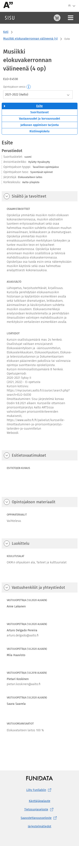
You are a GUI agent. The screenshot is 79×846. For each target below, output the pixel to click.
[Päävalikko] (70, 18)
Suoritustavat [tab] (39, 112)
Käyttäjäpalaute (39, 801)
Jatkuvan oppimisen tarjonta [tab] (39, 125)
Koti (5, 32)
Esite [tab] (39, 106)
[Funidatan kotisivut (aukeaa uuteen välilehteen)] (39, 778)
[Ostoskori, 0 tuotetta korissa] (57, 18)
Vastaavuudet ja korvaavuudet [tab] (39, 118)
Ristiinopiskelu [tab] (39, 131)
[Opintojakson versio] (28, 87)
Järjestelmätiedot (39, 826)
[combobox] (38, 94)
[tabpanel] (40, 446)
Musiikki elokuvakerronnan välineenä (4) (30, 38)
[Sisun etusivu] (9, 18)
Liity (36, 790)
